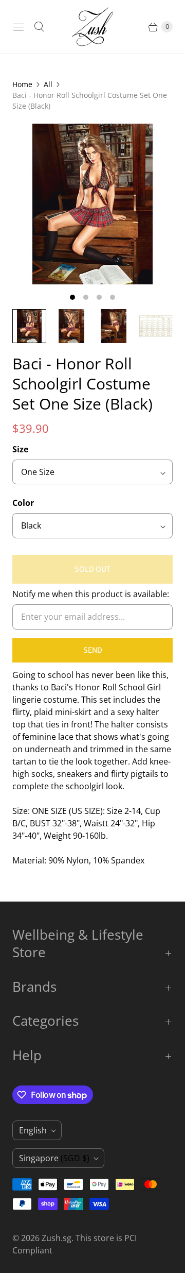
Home (22, 84)
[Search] (39, 26)
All (48, 84)
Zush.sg (56, 1238)
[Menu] (18, 26)
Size (20, 449)
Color (23, 502)
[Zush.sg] (92, 26)
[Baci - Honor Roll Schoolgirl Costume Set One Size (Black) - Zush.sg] (92, 204)
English (33, 1130)
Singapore (54, 1158)
